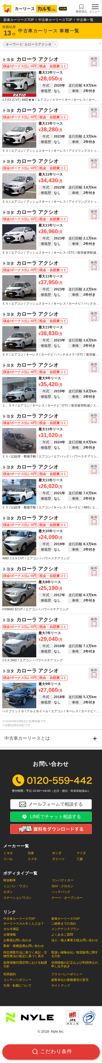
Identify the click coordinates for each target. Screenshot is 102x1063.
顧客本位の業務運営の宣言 (70, 979)
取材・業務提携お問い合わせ (23, 945)
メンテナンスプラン (65, 929)
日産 (31, 853)
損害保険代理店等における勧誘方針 (25, 964)
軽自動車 (9, 880)
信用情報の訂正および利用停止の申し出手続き (74, 964)
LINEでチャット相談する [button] (55, 816)
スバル (8, 859)
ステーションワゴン (17, 897)
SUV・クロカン (62, 886)
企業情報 (9, 934)
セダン (8, 891)
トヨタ (8, 853)
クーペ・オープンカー (67, 897)
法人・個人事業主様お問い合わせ (74, 940)
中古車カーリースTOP (55, 20)
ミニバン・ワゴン (15, 886)
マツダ (81, 853)
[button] (81, 8)
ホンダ (56, 853)
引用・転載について (17, 985)
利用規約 (9, 974)
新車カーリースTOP (18, 20)
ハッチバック (61, 891)
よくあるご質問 (62, 934)
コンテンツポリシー (17, 979)
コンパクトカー (62, 880)
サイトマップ (60, 985)
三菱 (79, 859)
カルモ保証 (11, 929)
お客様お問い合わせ (17, 940)
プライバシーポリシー (66, 974)
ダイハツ (58, 859)
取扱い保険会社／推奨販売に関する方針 (74, 954)
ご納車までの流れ (63, 923)
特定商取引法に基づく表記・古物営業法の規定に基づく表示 (25, 954)
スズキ (32, 859)
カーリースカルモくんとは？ (23, 923)
